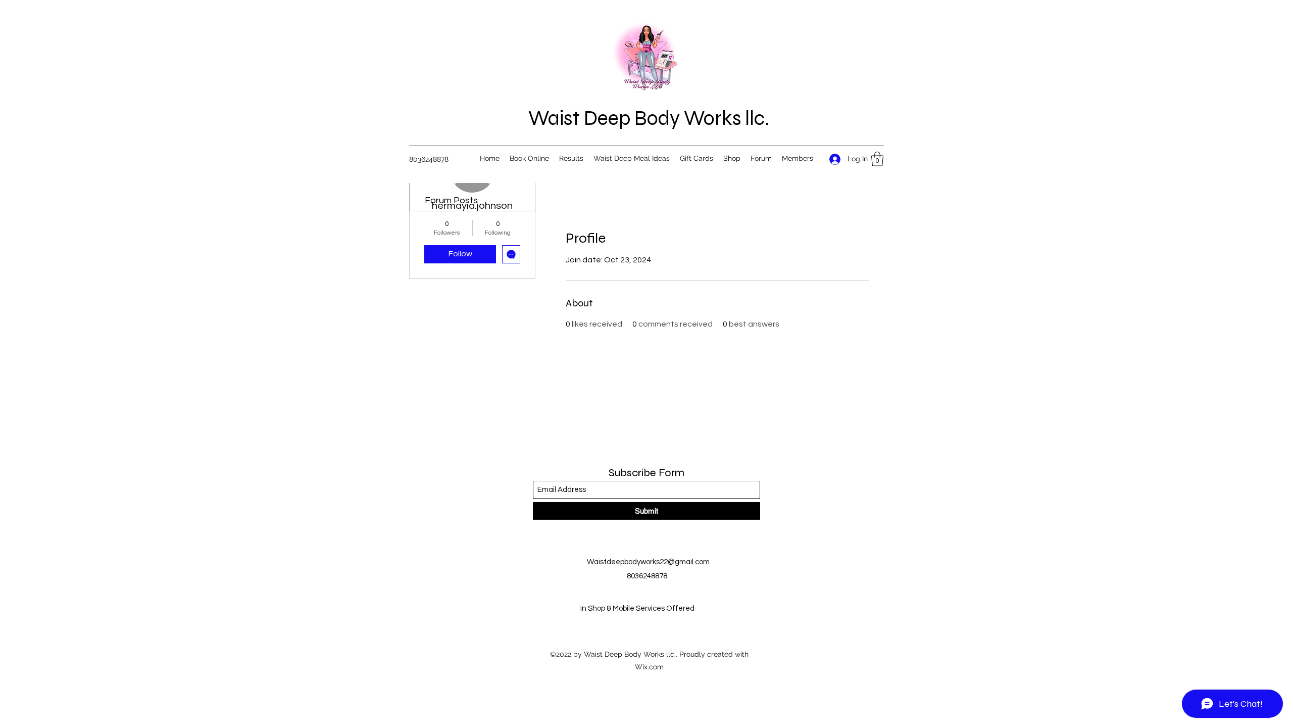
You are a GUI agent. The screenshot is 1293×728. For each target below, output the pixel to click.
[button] (877, 159)
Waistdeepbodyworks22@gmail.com (648, 562)
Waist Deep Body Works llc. (649, 118)
